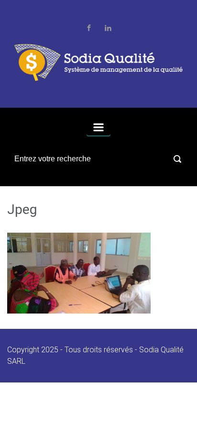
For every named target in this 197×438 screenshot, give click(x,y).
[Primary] (98, 127)
